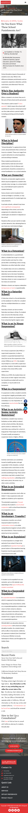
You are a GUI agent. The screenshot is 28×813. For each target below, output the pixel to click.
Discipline (6, 21)
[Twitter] (15, 810)
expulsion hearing (16, 546)
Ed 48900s (13, 21)
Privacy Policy (7, 798)
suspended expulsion (9, 597)
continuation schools (8, 525)
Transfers (20, 21)
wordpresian (14, 807)
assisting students (6, 625)
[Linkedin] (12, 810)
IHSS (15, 361)
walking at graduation (8, 478)
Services (4, 791)
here (6, 721)
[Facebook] (9, 810)
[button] (25, 2)
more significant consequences (10, 207)
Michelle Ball (14, 54)
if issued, (20, 502)
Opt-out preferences (9, 794)
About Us (4, 787)
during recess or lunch (8, 288)
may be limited (13, 403)
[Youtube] (18, 810)
